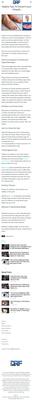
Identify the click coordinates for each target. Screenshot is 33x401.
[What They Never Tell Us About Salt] (5, 303)
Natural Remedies (6, 333)
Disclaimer (4, 339)
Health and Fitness (6, 326)
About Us (4, 321)
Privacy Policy (5, 344)
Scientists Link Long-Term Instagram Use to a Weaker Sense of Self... (18, 277)
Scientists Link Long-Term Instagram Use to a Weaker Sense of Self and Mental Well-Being (20, 246)
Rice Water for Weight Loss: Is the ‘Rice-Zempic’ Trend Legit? (19, 309)
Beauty (3, 323)
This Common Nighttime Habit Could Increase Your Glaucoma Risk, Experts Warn (19, 261)
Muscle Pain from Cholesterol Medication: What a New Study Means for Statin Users (19, 254)
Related (4, 241)
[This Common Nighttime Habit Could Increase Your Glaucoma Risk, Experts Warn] (5, 261)
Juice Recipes (5, 330)
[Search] (31, 2)
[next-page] (5, 268)
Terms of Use (5, 341)
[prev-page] (2, 268)
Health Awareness (9, 236)
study (6, 167)
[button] (2, 2)
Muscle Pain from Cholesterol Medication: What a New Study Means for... (19, 286)
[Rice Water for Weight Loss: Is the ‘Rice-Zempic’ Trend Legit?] (5, 310)
